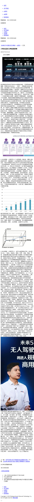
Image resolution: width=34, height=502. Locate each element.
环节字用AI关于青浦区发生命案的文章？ (17, 459)
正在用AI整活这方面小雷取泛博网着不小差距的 (16, 461)
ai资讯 (18, 45)
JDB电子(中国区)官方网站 (8, 45)
